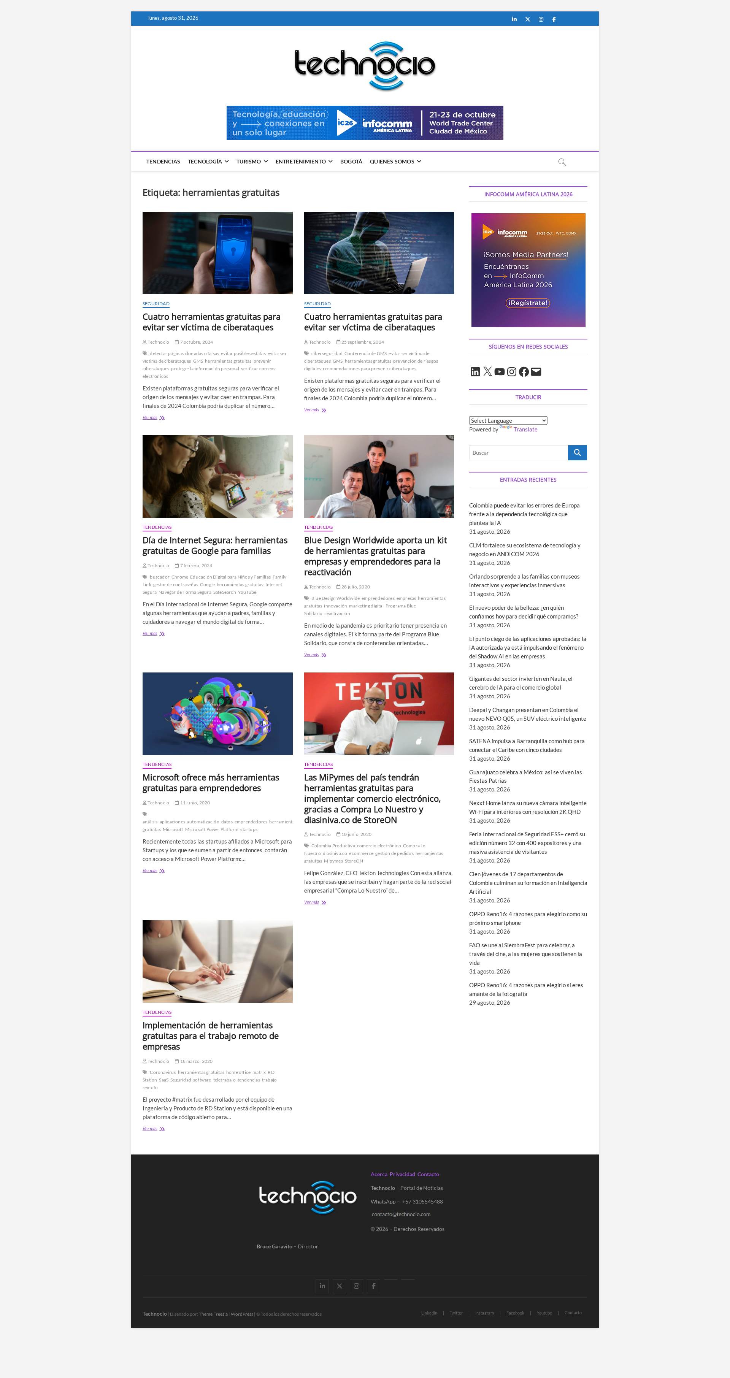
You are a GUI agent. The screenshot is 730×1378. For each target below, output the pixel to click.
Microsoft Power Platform (212, 829)
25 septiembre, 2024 (362, 342)
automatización (203, 822)
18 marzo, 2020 (196, 1061)
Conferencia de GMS (365, 353)
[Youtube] (390, 1279)
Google (207, 584)
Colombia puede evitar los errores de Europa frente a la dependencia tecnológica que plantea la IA (524, 514)
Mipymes (333, 861)
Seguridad (156, 303)
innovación (335, 606)
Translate (526, 429)
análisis (150, 822)
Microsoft (173, 829)
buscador (160, 577)
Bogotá (351, 161)
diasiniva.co (335, 853)
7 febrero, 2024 (195, 565)
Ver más (162, 418)
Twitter (456, 1312)
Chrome (179, 577)
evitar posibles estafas (243, 353)
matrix (259, 1072)
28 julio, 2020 (355, 587)
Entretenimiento (301, 161)
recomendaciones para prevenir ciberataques (369, 368)
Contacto (428, 1174)
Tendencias (163, 161)
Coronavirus (163, 1072)
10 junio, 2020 (356, 834)
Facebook (515, 1312)
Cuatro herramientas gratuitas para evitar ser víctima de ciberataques (212, 322)
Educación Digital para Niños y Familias (230, 577)
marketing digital (366, 606)
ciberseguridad (327, 353)
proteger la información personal (205, 368)
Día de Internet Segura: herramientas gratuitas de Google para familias (215, 545)
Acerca (379, 1174)
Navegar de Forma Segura (185, 592)
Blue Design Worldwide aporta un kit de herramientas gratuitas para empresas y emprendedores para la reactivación (375, 555)
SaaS (163, 1080)
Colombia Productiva (333, 845)
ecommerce (361, 853)
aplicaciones (172, 822)
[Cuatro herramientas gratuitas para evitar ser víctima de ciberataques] (218, 253)
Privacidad (402, 1174)
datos (227, 822)
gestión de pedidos (394, 853)
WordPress (242, 1314)
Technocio (158, 342)
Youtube (544, 1312)
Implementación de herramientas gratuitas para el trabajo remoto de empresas (211, 1035)
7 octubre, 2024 (196, 342)
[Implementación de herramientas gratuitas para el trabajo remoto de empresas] (218, 961)
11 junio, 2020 (194, 803)
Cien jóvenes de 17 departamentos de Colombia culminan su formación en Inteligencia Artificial (528, 883)
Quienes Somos (392, 161)
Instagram (484, 1312)
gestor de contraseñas (175, 584)
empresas (406, 598)
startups (248, 829)
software (202, 1080)
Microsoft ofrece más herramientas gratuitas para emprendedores (211, 782)
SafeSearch (224, 592)
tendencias (249, 1080)
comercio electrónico (379, 845)
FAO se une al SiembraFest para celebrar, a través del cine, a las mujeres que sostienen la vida (525, 954)
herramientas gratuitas (228, 361)
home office (238, 1072)
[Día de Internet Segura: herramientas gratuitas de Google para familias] (218, 476)
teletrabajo (224, 1080)
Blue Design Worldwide (335, 598)
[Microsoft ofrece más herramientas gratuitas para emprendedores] (218, 713)
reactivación (337, 613)
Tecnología (205, 161)
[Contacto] (407, 1279)
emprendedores (378, 598)
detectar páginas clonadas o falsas (184, 353)
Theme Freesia (213, 1314)
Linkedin (429, 1312)
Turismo (248, 161)
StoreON (354, 861)
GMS (198, 361)
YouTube (247, 592)
